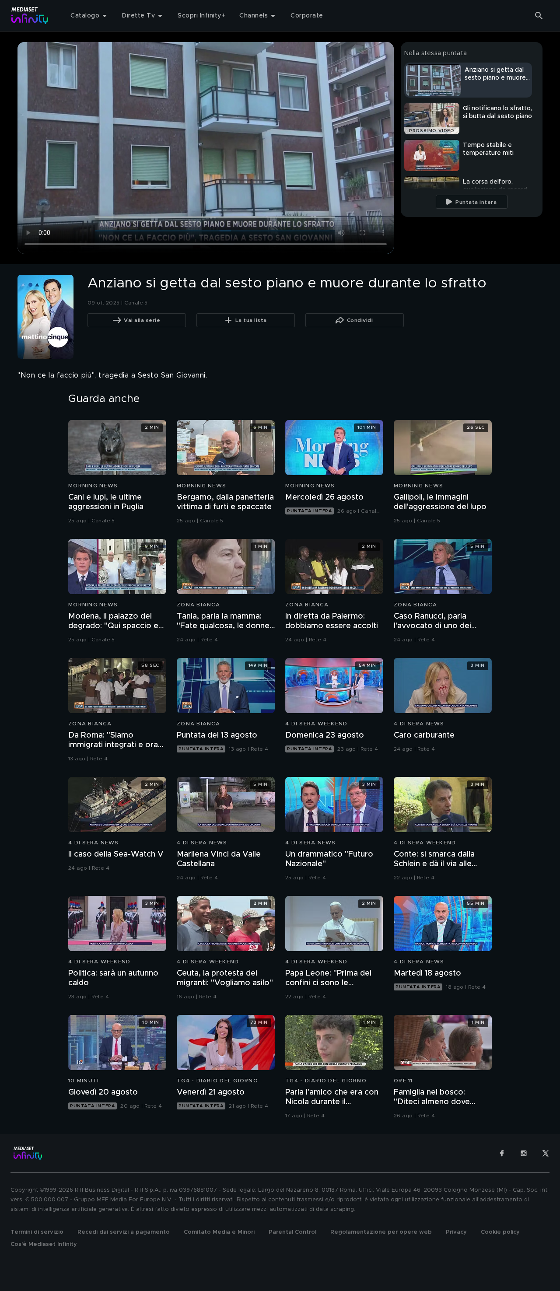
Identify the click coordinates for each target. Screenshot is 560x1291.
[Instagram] (524, 1153)
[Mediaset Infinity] (29, 15)
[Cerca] (539, 15)
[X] (546, 1153)
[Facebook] (502, 1153)
